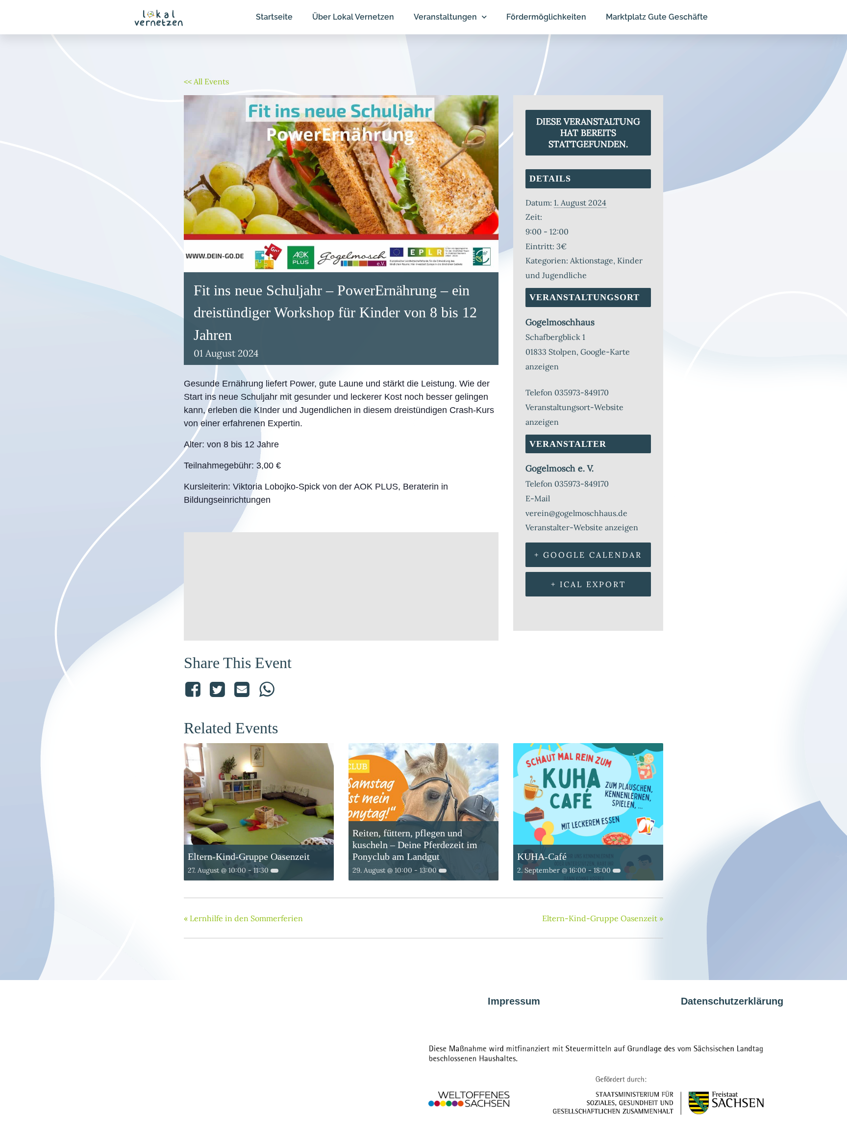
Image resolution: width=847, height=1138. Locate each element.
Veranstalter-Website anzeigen (581, 527)
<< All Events (206, 81)
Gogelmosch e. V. (559, 468)
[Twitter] (217, 689)
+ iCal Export (588, 584)
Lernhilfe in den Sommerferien (243, 918)
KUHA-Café (542, 856)
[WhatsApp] (266, 689)
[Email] (242, 689)
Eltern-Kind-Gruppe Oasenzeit (249, 856)
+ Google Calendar (588, 555)
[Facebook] (194, 689)
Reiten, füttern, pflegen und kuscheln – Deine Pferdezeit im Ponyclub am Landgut (414, 845)
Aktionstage (591, 260)
